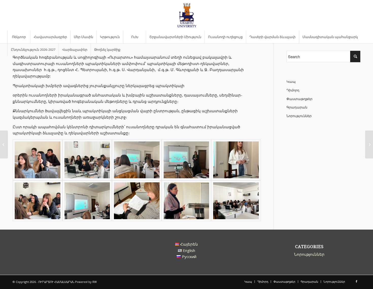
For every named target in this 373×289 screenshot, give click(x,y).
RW (94, 282)
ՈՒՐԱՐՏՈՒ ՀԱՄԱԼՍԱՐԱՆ (56, 282)
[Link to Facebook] (356, 281)
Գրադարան (296, 107)
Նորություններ (299, 116)
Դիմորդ (292, 90)
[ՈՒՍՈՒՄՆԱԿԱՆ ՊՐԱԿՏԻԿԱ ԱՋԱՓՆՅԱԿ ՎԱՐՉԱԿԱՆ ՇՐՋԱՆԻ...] (4, 144)
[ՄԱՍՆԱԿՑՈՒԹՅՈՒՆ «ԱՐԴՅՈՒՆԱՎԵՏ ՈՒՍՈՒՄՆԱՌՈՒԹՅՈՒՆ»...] (369, 144)
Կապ (291, 81)
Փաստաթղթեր (299, 99)
